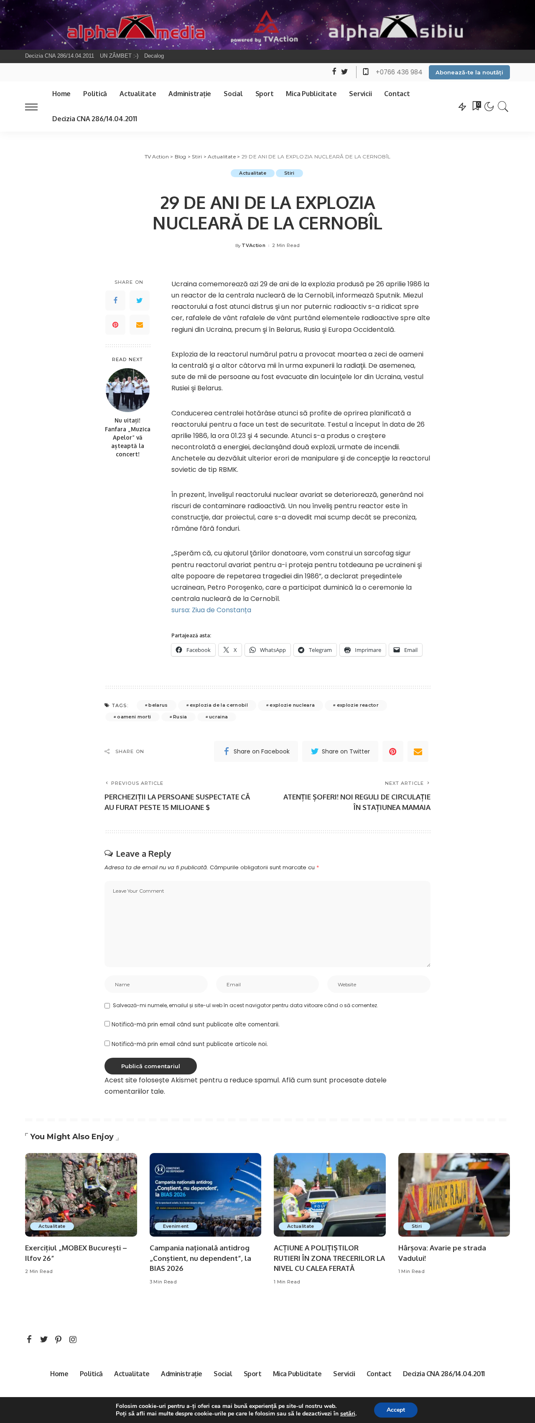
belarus (158, 705)
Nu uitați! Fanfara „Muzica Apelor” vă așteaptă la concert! (127, 437)
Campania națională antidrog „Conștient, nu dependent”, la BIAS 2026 (200, 1258)
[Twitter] (140, 300)
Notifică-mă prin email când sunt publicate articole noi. (190, 1044)
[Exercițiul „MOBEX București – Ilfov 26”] (81, 1195)
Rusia (180, 717)
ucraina (218, 717)
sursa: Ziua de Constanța (211, 610)
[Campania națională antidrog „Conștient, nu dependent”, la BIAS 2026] (206, 1195)
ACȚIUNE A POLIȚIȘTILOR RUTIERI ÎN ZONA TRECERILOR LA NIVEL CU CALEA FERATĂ (329, 1258)
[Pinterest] (115, 325)
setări (347, 1414)
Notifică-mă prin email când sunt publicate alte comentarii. (196, 1024)
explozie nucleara (292, 705)
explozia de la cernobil (219, 705)
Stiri (289, 173)
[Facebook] (115, 300)
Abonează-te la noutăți (469, 72)
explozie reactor (358, 705)
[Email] (140, 325)
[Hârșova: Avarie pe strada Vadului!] (454, 1195)
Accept (396, 1410)
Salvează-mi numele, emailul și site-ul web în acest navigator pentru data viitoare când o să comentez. (245, 1005)
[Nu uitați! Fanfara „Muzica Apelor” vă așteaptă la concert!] (128, 390)
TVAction (253, 245)
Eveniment (176, 1226)
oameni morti (134, 717)
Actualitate (252, 173)
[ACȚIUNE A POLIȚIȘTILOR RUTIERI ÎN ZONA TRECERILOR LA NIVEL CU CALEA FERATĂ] (330, 1195)
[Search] (503, 106)
